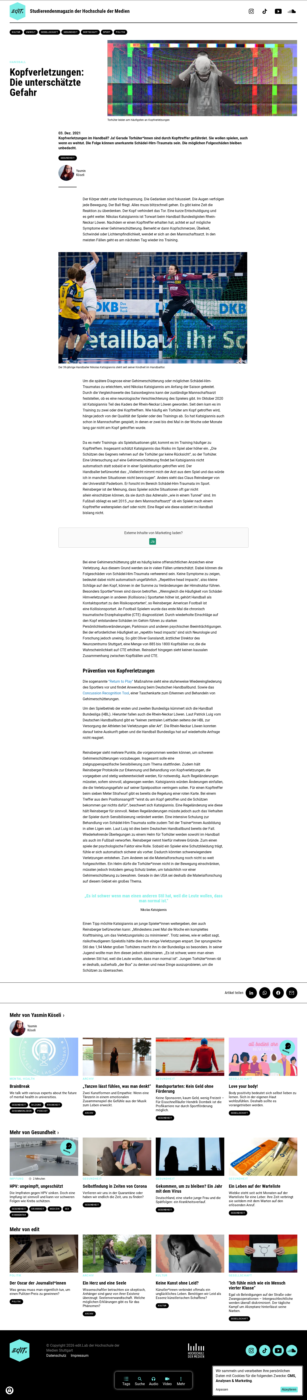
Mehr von (35, 1015)
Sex (67, 1209)
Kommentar (19, 1215)
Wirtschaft (90, 32)
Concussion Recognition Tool (106, 693)
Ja (153, 541)
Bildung (36, 1105)
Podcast (42, 1111)
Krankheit (53, 1105)
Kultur (16, 32)
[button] (15, 1056)
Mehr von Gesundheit (33, 1132)
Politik (120, 32)
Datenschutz (56, 1355)
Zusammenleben (22, 1111)
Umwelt (30, 32)
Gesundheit (71, 32)
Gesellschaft (49, 32)
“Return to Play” (121, 681)
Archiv (89, 1113)
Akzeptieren (289, 1389)
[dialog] (258, 1380)
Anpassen (222, 1389)
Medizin (54, 1209)
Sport (107, 32)
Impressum (80, 1355)
